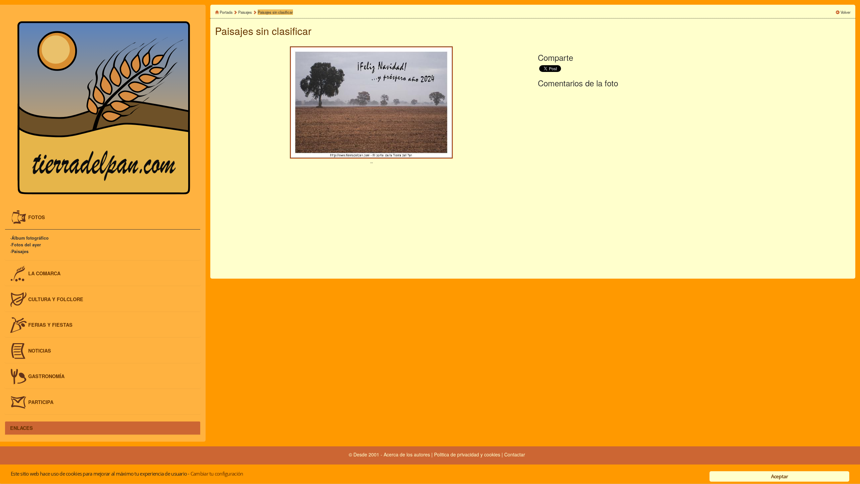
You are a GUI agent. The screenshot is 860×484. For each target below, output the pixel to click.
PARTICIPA (40, 402)
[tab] (102, 217)
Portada (226, 12)
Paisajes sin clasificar (275, 12)
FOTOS (36, 216)
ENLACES (21, 428)
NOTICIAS (39, 350)
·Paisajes (19, 252)
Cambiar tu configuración (216, 473)
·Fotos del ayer (25, 245)
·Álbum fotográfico (29, 238)
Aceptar (779, 476)
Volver (846, 12)
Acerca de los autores (407, 454)
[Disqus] (694, 182)
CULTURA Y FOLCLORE (55, 298)
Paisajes (245, 12)
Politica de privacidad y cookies (468, 454)
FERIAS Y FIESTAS (50, 324)
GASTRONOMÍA (46, 376)
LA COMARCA (44, 273)
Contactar (514, 454)
